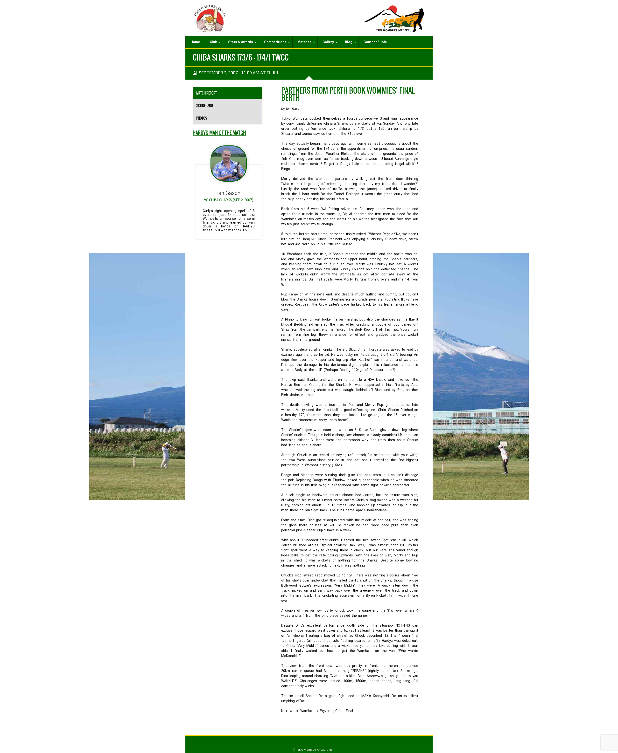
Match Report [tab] (206, 93)
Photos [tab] (201, 118)
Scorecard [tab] (204, 105)
